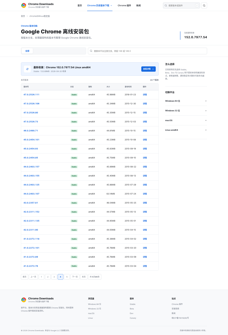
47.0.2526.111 (31, 94)
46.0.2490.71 (31, 130)
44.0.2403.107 (31, 193)
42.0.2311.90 (31, 230)
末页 (84, 277)
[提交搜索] (165, 5)
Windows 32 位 (172, 110)
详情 (145, 94)
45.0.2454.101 (31, 139)
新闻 (138, 5)
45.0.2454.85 (31, 157)
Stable (132, 304)
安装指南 (175, 308)
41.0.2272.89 (31, 257)
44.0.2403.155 (31, 175)
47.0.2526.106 (31, 103)
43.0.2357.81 (31, 202)
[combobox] (147, 51)
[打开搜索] (204, 5)
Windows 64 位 (172, 101)
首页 (80, 5)
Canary (133, 318)
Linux (90, 318)
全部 (27, 51)
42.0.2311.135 (31, 220)
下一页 (75, 277)
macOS (168, 120)
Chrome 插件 (124, 5)
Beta (132, 308)
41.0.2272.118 (31, 239)
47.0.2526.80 (31, 112)
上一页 (33, 277)
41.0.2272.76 (31, 266)
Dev (131, 313)
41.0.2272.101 (31, 248)
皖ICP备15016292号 (180, 318)
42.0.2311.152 (31, 211)
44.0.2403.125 (31, 184)
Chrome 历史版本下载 (98, 5)
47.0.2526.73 (31, 121)
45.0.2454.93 (31, 148)
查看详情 (147, 69)
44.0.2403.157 (31, 166)
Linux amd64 (171, 130)
